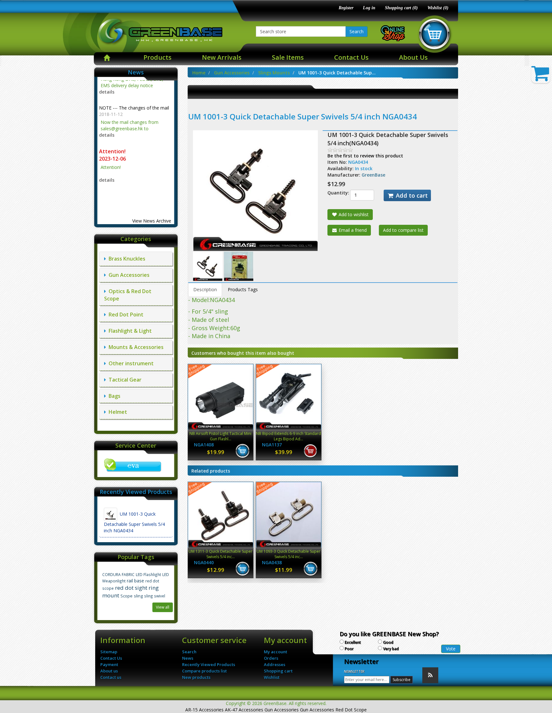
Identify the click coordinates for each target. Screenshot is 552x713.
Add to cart (411, 195)
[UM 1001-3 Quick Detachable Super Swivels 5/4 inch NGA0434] (208, 266)
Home (198, 73)
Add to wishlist (353, 214)
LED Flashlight (148, 574)
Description (205, 289)
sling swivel (154, 595)
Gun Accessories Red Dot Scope (333, 710)
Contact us (110, 677)
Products (157, 57)
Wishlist (272, 677)
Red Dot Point (124, 314)
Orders (271, 658)
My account (275, 652)
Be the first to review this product (365, 156)
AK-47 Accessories (244, 710)
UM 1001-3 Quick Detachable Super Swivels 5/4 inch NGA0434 (134, 522)
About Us (413, 57)
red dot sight (131, 587)
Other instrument (130, 363)
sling (138, 596)
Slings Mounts (274, 73)
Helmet (116, 411)
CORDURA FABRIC (118, 574)
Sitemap (108, 652)
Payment (109, 664)
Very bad (391, 648)
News (187, 658)
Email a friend (352, 230)
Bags (113, 395)
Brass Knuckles (125, 258)
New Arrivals (221, 57)
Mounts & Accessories (135, 347)
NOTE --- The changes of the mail (134, 88)
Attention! (113, 131)
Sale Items (288, 57)
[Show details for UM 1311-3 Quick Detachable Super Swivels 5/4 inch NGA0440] (220, 515)
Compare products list (204, 671)
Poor (349, 648)
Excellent (353, 642)
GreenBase (373, 175)
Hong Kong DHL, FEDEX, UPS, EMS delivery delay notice (135, 179)
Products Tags (243, 289)
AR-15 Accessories (204, 710)
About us (109, 671)
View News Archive (151, 221)
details (106, 115)
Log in (369, 7)
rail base (135, 581)
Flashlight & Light (129, 330)
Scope (126, 596)
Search (356, 31)
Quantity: (333, 193)
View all (162, 607)
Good (388, 642)
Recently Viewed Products (208, 664)
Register (346, 7)
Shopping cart (278, 671)
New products (196, 677)
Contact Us (351, 57)
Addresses (274, 664)
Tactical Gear (124, 379)
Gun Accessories (128, 274)
